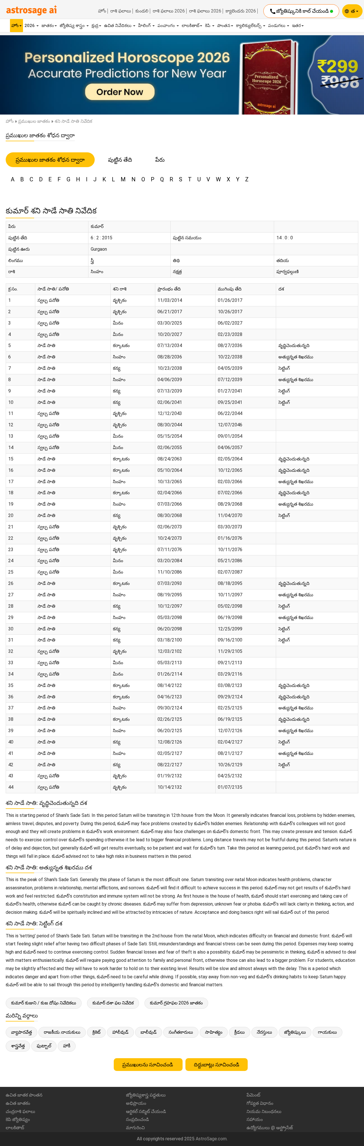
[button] (27, 75)
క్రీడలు (239, 1032)
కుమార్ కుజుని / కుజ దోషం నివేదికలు (43, 1003)
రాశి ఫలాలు (120, 11)
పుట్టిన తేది (120, 159)
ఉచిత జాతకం (18, 1103)
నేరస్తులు (264, 1032)
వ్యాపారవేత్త (21, 1032)
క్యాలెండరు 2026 (241, 11)
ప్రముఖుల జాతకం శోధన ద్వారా (50, 159)
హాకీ (66, 1046)
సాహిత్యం (213, 1032)
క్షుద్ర (95, 25)
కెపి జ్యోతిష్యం (18, 1119)
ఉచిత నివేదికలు (118, 25)
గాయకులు (327, 1032)
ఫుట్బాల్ (44, 1046)
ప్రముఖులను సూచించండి (148, 1065)
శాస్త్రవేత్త (18, 1046)
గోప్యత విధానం (260, 1103)
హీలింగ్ (145, 25)
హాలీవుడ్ (120, 1032)
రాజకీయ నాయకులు (62, 1032)
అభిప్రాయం (136, 1103)
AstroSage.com (211, 1138)
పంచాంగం (167, 25)
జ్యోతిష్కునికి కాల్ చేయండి (299, 11)
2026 (30, 25)
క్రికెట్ (96, 1032)
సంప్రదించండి (137, 1119)
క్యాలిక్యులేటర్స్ (249, 25)
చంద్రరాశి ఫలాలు (20, 1111)
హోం (102, 11)
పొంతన (223, 25)
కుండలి (141, 11)
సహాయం (255, 1119)
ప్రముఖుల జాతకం (34, 121)
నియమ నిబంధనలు (264, 1111)
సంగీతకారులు (181, 1032)
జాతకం (48, 25)
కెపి (208, 25)
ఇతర (296, 25)
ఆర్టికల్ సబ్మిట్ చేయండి (146, 1111)
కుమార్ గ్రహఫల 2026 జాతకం (176, 1003)
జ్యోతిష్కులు (295, 1032)
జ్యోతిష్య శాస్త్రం (73, 25)
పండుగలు (277, 25)
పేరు (160, 159)
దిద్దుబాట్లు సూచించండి (216, 1065)
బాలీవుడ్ (148, 1032)
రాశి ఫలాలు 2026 (169, 11)
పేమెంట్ (253, 1095)
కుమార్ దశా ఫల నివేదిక (113, 1003)
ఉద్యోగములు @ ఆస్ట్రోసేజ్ (270, 1127)
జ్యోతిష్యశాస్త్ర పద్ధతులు (146, 1095)
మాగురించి (135, 1127)
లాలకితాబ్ (190, 25)
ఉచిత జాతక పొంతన (24, 1095)
